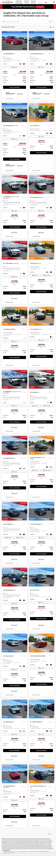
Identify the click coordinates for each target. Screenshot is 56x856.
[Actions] (25, 54)
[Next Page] (45, 834)
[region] (14, 80)
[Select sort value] (53, 27)
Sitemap (15, 851)
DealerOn (12, 851)
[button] (26, 40)
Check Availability (14, 87)
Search (50, 21)
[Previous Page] (42, 834)
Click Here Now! (40, 6)
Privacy (19, 851)
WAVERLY (33, 2)
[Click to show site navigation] (54, 2)
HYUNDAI (26, 2)
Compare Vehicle (9, 98)
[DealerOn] (6, 850)
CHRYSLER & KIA (18, 1)
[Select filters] (50, 27)
